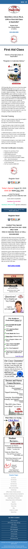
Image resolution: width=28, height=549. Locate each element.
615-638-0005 (14, 32)
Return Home (14, 266)
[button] (26, 2)
